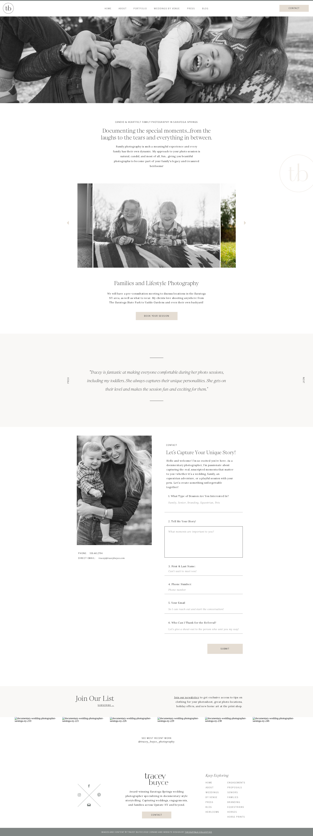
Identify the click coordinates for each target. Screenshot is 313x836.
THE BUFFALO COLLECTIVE (198, 832)
